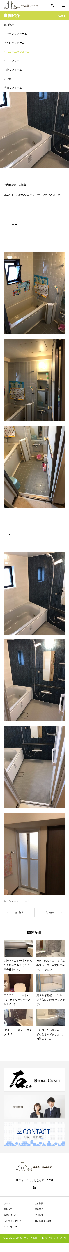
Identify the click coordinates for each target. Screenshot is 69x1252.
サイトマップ (10, 1227)
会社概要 (39, 1203)
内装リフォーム (13, 69)
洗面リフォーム (13, 87)
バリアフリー (11, 60)
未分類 (8, 78)
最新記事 (9, 24)
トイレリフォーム (14, 42)
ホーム (7, 1203)
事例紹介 (39, 1209)
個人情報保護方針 (43, 1221)
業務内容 (8, 1209)
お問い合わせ (10, 1215)
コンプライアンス (12, 1221)
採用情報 (39, 1215)
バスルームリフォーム (17, 51)
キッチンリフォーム (15, 33)
